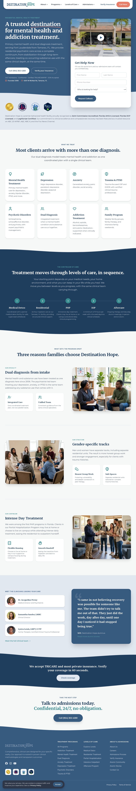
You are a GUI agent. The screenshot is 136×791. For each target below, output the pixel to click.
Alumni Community (117, 762)
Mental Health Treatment (67, 754)
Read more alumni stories (89, 636)
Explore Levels (90, 747)
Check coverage (68, 678)
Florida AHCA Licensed (109, 116)
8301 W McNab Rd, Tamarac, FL (35, 80)
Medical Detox (17, 307)
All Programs (63, 747)
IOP (93, 307)
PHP (68, 307)
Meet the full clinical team (16, 641)
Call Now (123, 4)
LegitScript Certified (27, 119)
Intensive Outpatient (92, 762)
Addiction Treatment (66, 750)
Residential (42, 307)
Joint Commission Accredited (85, 116)
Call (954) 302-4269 (17, 71)
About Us (113, 747)
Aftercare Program (91, 766)
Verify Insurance (107, 4)
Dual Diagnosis (64, 758)
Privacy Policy (111, 785)
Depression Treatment (66, 766)
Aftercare (119, 307)
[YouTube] (14, 763)
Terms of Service (125, 785)
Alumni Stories (115, 766)
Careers (113, 750)
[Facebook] (6, 763)
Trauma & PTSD (64, 774)
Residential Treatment (92, 754)
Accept (58, 784)
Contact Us (114, 770)
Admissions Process (118, 754)
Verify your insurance (44, 71)
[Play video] (101, 37)
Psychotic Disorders (66, 770)
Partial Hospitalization (92, 758)
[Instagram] (10, 763)
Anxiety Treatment (65, 762)
